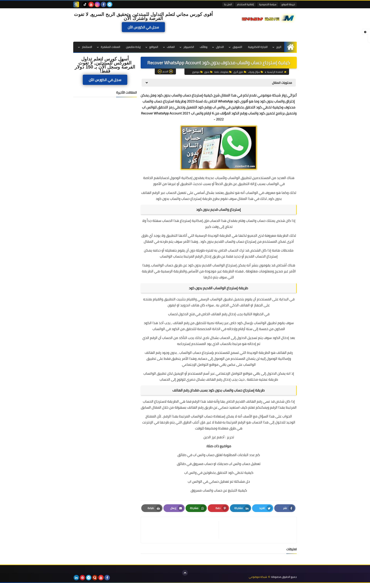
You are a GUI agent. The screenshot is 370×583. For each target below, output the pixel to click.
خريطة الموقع (288, 4)
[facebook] (103, 4)
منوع (206, 72)
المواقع (153, 46)
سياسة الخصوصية (267, 4)
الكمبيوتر (188, 46)
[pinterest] (82, 577)
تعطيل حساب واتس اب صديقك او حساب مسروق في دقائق (219, 463)
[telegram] (109, 4)
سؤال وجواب (254, 72)
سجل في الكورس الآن (143, 27)
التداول (220, 46)
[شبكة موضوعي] (269, 17)
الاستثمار (87, 46)
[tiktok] (85, 4)
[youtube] (91, 4)
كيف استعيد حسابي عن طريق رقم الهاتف (217, 407)
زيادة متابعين (133, 46)
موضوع (196, 72)
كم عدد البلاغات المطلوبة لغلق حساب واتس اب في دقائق (218, 455)
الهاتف (171, 46)
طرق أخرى (238, 72)
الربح (278, 46)
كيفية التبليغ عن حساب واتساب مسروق (219, 490)
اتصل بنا (228, 4)
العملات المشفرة (110, 46)
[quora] (95, 577)
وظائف (203, 46)
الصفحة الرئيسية (275, 72)
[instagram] (97, 4)
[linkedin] (76, 577)
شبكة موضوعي (258, 577)
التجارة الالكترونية (258, 46)
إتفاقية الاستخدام (245, 4)
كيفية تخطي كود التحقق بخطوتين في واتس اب (218, 472)
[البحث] (76, 4)
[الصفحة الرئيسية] (290, 47)
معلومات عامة (221, 72)
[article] (182, 530)
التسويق (237, 46)
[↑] (185, 573)
